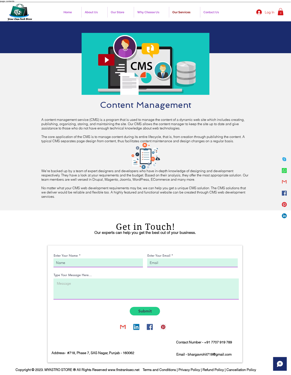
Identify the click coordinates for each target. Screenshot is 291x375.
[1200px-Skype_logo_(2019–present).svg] (284, 159)
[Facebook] (284, 193)
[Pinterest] (284, 204)
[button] (281, 11)
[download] (284, 170)
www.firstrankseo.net (123, 370)
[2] (284, 215)
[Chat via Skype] (108, 327)
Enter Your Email (158, 255)
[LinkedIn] (136, 327)
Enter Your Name (66, 255)
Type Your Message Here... (73, 275)
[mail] (284, 181)
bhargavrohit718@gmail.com (210, 354)
